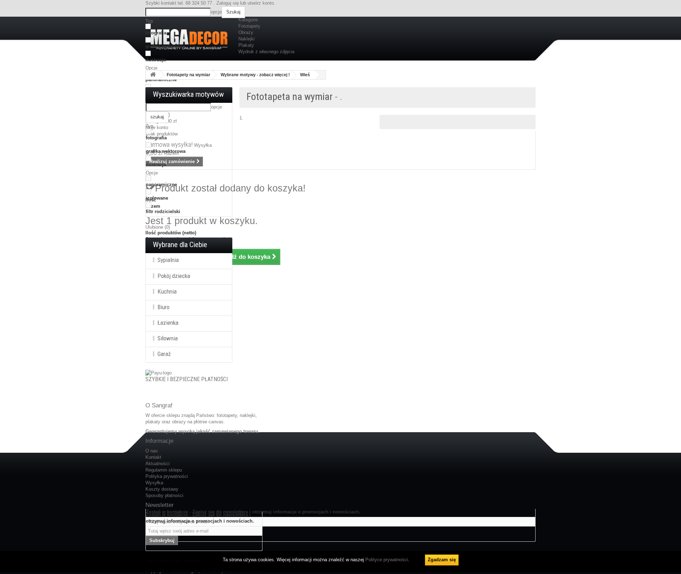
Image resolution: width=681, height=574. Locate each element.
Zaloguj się (227, 3)
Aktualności (157, 463)
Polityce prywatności (386, 559)
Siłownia (167, 338)
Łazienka (167, 322)
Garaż (164, 353)
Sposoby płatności (164, 495)
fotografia (155, 32)
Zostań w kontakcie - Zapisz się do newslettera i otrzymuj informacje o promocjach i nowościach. (200, 518)
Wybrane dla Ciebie (180, 244)
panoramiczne (161, 184)
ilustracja (155, 59)
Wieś (305, 74)
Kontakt (153, 457)
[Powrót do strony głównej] (153, 75)
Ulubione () (157, 227)
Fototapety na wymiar (188, 74)
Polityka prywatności (166, 476)
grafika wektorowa (165, 46)
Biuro (163, 307)
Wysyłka (154, 482)
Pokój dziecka (173, 275)
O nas (151, 450)
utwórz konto (261, 3)
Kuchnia (167, 291)
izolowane (157, 198)
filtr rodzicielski (163, 211)
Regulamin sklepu (163, 470)
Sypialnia (168, 259)
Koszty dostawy (161, 489)
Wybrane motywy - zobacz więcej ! (255, 74)
